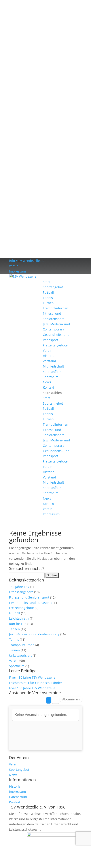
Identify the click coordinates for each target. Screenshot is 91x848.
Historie (48, 356)
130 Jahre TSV (19, 587)
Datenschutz (18, 797)
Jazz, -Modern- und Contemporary (34, 634)
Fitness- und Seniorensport (29, 597)
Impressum (17, 271)
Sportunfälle (52, 372)
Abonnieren (71, 699)
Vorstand (49, 361)
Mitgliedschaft (53, 366)
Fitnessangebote (21, 592)
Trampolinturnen (55, 308)
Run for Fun (18, 624)
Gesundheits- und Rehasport (30, 603)
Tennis (48, 298)
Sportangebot (53, 287)
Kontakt (48, 387)
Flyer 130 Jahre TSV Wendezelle (32, 677)
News (47, 382)
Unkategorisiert (20, 655)
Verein (14, 266)
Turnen (48, 303)
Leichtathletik (19, 618)
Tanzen (14, 629)
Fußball (48, 292)
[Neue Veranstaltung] (48, 700)
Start (46, 282)
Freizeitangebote (55, 345)
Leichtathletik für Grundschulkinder (35, 683)
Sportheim (50, 377)
